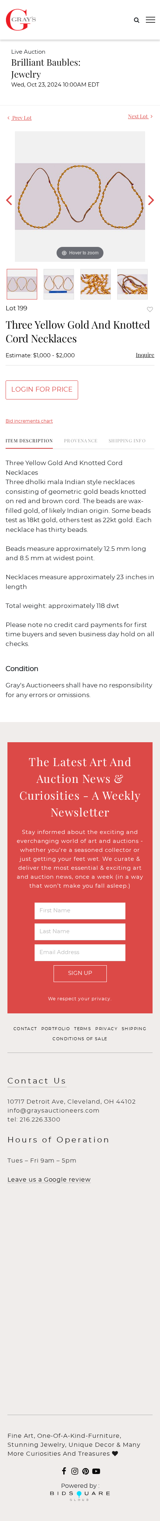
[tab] (29, 443)
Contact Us (37, 1081)
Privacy (106, 1029)
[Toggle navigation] (150, 19)
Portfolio (55, 1029)
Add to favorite (149, 309)
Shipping (134, 1029)
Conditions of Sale (79, 1039)
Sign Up (80, 973)
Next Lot (138, 116)
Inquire (145, 354)
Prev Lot (21, 117)
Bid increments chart (29, 421)
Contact (25, 1029)
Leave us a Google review (49, 1180)
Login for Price (42, 389)
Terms (82, 1029)
